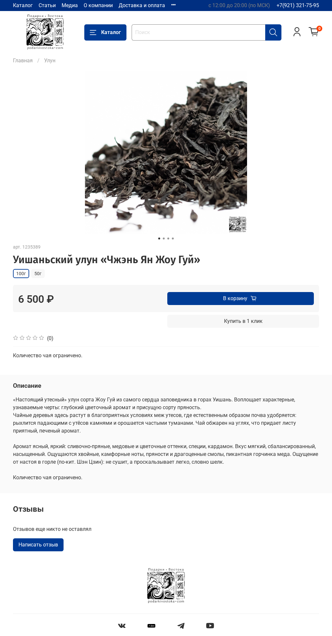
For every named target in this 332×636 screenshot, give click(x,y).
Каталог (23, 5)
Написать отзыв (38, 545)
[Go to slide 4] (173, 238)
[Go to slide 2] (164, 238)
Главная (23, 60)
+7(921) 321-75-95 (298, 5)
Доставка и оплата (142, 5)
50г (38, 273)
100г (21, 273)
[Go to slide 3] (168, 238)
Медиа (70, 5)
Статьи (47, 5)
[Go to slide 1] (159, 238)
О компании (98, 5)
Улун (49, 60)
